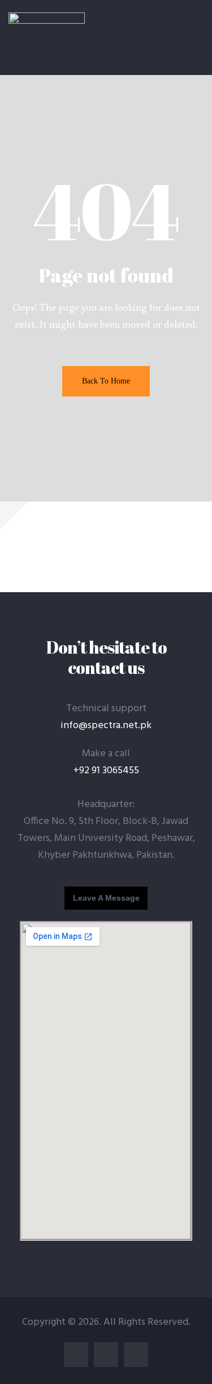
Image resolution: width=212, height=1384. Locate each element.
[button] (106, 898)
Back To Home (106, 381)
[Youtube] (136, 1354)
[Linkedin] (106, 1354)
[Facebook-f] (76, 1354)
